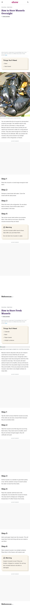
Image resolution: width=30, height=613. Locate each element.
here (6, 55)
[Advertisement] (15, 34)
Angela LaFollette (6, 16)
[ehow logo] (15, 2)
